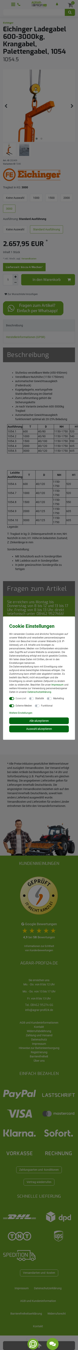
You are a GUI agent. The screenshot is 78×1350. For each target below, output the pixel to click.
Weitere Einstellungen (20, 712)
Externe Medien (24, 705)
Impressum (57, 684)
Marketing (58, 698)
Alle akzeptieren (39, 720)
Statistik (39, 698)
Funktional (47, 705)
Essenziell (21, 698)
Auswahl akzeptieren (39, 728)
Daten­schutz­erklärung (39, 691)
